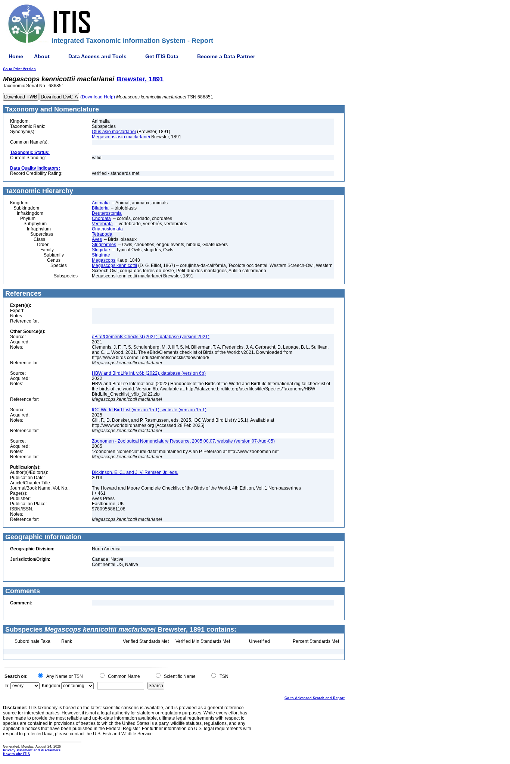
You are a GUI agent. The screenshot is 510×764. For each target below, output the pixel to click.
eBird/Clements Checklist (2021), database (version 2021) (150, 336)
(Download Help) (97, 97)
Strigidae (101, 249)
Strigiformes (104, 244)
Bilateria (100, 208)
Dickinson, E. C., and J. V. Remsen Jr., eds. (135, 472)
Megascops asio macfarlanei (121, 136)
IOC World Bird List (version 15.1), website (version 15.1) (149, 409)
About (42, 56)
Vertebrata (102, 223)
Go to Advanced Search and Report (314, 698)
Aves (97, 239)
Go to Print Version (19, 69)
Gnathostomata (107, 229)
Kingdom (51, 685)
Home (16, 56)
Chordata (101, 218)
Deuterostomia (107, 213)
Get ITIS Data (161, 56)
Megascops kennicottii (114, 265)
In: (6, 685)
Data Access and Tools (97, 56)
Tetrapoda (102, 234)
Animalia (101, 202)
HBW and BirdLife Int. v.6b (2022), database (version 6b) (149, 373)
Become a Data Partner (226, 56)
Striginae (101, 255)
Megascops (103, 260)
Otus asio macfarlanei (114, 131)
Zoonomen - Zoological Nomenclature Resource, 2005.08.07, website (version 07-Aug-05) (183, 441)
